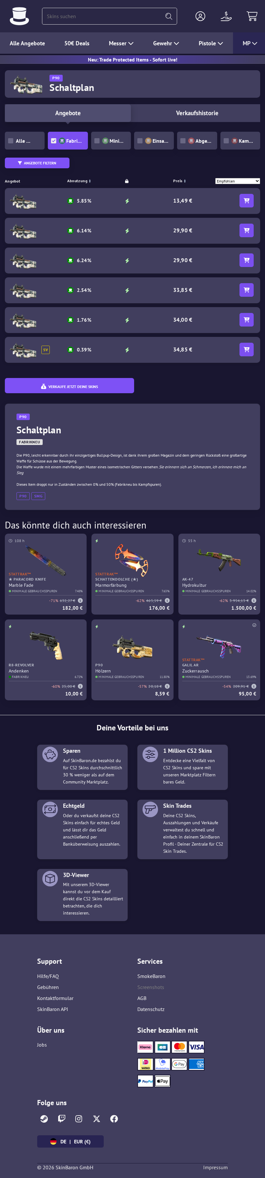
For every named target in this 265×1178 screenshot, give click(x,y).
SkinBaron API (52, 1009)
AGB (141, 998)
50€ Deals (77, 43)
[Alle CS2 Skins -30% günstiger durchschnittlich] (19, 16)
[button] (200, 16)
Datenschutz (150, 1009)
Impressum (215, 1167)
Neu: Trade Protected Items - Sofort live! (132, 59)
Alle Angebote (27, 43)
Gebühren (48, 987)
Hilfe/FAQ (48, 976)
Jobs (42, 1044)
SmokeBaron (151, 976)
